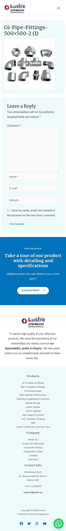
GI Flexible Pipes (33, 391)
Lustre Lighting (33, 411)
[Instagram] (37, 523)
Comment (14, 125)
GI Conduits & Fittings (33, 383)
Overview (33, 459)
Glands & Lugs (33, 403)
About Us (33, 439)
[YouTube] (44, 523)
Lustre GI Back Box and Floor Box (33, 427)
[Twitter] (29, 523)
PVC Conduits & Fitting (33, 419)
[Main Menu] (58, 8)
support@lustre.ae (33, 492)
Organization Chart (33, 451)
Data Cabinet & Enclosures (33, 395)
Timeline (33, 455)
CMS (33, 423)
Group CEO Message (33, 443)
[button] (33, 290)
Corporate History (33, 447)
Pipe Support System (33, 415)
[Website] (33, 200)
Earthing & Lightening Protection (33, 399)
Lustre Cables (33, 407)
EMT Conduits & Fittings (33, 387)
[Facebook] (21, 523)
